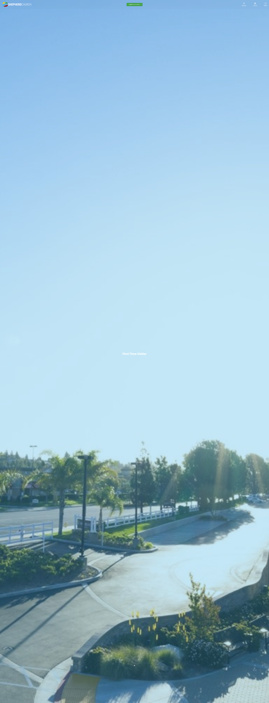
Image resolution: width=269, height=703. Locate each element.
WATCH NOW (134, 4)
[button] (265, 4)
